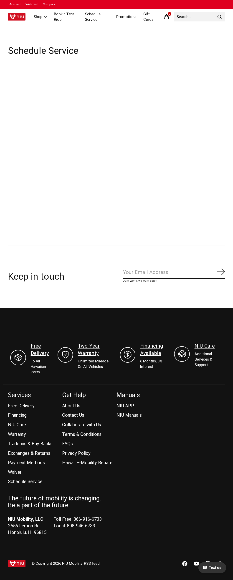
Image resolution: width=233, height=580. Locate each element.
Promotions (126, 17)
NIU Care (205, 346)
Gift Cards (148, 16)
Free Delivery (40, 349)
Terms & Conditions (81, 434)
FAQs (67, 443)
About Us (71, 406)
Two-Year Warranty (89, 349)
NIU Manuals (129, 415)
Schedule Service (93, 16)
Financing (17, 415)
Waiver (15, 472)
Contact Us (73, 415)
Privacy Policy (76, 453)
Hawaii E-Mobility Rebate (87, 462)
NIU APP (125, 406)
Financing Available (151, 349)
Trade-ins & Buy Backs (30, 443)
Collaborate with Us (81, 424)
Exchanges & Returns (29, 453)
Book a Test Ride (64, 16)
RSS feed (92, 563)
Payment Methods (26, 462)
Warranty (17, 434)
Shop (38, 17)
